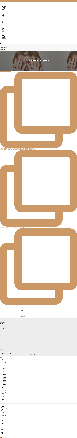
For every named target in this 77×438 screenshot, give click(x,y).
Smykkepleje (3, 393)
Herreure (3, 15)
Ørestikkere (4, 391)
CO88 (2, 21)
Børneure (4, 396)
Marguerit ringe (4, 386)
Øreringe (3, 387)
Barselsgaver (4, 375)
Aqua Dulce (3, 17)
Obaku (3, 28)
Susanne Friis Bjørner (4, 32)
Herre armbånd (4, 380)
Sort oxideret (3, 412)
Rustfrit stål (3, 417)
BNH (2, 20)
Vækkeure (3, 16)
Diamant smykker (4, 6)
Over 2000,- (3, 36)
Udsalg (2, 395)
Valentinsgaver (4, 378)
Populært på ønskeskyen (4, 361)
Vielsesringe (3, 12)
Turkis (2, 434)
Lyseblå (2, 427)
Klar (2, 426)
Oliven (2, 429)
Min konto (2, 345)
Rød (2, 432)
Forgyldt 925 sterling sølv (4, 408)
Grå (2, 423)
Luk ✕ (0, 356)
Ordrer (1, 346)
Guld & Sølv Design (4, 24)
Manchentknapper (5, 383)
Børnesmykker (3, 5)
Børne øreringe (4, 368)
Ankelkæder (3, 364)
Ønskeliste (2, 0)
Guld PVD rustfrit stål (4, 415)
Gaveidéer (2, 34)
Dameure (3, 14)
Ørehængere (4, 390)
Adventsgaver (3, 37)
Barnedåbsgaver (4, 38)
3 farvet (2, 420)
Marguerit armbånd (5, 384)
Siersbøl (3, 31)
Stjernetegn (3, 10)
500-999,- (3, 35)
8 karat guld (3, 406)
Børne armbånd (4, 367)
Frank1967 (3, 23)
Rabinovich (3, 29)
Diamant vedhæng (5, 372)
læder (2, 409)
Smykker (2, 3)
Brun (2, 421)
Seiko (3, 30)
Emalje (2, 407)
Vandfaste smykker (4, 362)
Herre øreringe (4, 381)
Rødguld (3, 411)
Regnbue (3, 431)
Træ (2, 414)
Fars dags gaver (4, 39)
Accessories (2, 41)
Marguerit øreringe (5, 385)
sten (2, 413)
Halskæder (3, 7)
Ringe (3, 9)
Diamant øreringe (5, 371)
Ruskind (2, 416)
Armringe (4, 365)
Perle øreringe (4, 392)
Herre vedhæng (4, 382)
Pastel (2, 430)
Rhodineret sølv (3, 410)
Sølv (2, 433)
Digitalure (4, 397)
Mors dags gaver (4, 377)
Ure (1, 13)
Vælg (0, 437)
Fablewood (3, 22)
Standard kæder (4, 8)
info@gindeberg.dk (3, 325)
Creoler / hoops (4, 388)
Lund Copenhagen (4, 27)
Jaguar (3, 25)
